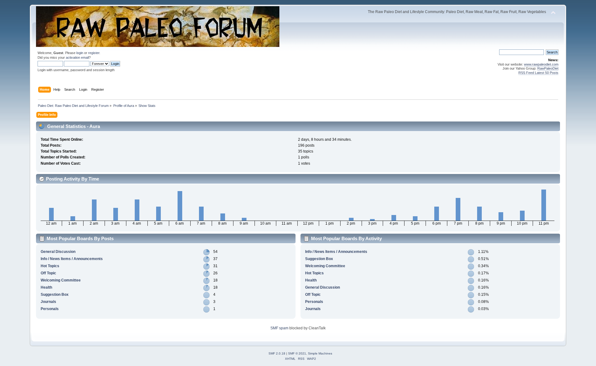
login (79, 53)
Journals (48, 302)
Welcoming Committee (61, 280)
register (93, 53)
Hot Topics (50, 266)
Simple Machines (320, 353)
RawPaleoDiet (547, 68)
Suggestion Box (55, 294)
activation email (77, 57)
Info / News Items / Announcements (72, 259)
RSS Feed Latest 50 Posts (538, 73)
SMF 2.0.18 (277, 353)
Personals (50, 309)
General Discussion (58, 251)
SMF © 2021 (297, 353)
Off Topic (48, 273)
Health (46, 287)
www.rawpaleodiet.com (541, 64)
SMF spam (279, 328)
